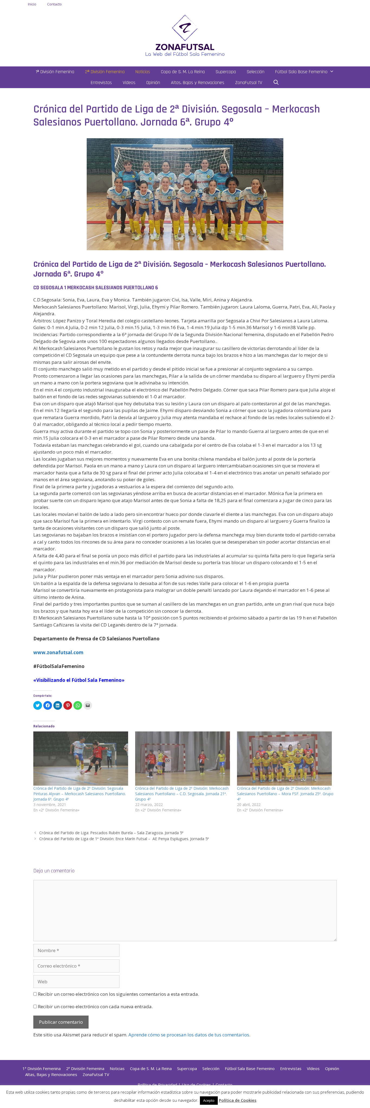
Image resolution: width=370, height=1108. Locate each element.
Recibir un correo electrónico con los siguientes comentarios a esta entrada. (118, 994)
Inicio (32, 4)
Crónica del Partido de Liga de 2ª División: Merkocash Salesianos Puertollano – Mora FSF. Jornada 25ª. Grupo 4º (285, 794)
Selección (255, 72)
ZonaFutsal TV (248, 82)
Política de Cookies (238, 1100)
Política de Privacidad (157, 1084)
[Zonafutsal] (185, 35)
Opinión (153, 82)
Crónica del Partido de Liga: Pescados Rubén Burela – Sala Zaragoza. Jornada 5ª (111, 832)
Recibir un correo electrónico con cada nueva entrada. (95, 1006)
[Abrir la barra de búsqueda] (276, 82)
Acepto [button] (209, 1100)
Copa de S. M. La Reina (183, 72)
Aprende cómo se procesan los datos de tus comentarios (188, 1035)
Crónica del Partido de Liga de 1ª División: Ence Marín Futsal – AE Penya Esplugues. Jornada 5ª (124, 838)
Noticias (142, 72)
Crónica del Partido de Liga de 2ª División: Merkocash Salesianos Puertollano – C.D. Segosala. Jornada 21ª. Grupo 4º (182, 794)
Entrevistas (101, 82)
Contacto (54, 4)
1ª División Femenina (55, 72)
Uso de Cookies (196, 1084)
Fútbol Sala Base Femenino (301, 72)
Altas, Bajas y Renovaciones (197, 82)
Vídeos (129, 82)
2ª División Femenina (105, 72)
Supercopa (226, 72)
